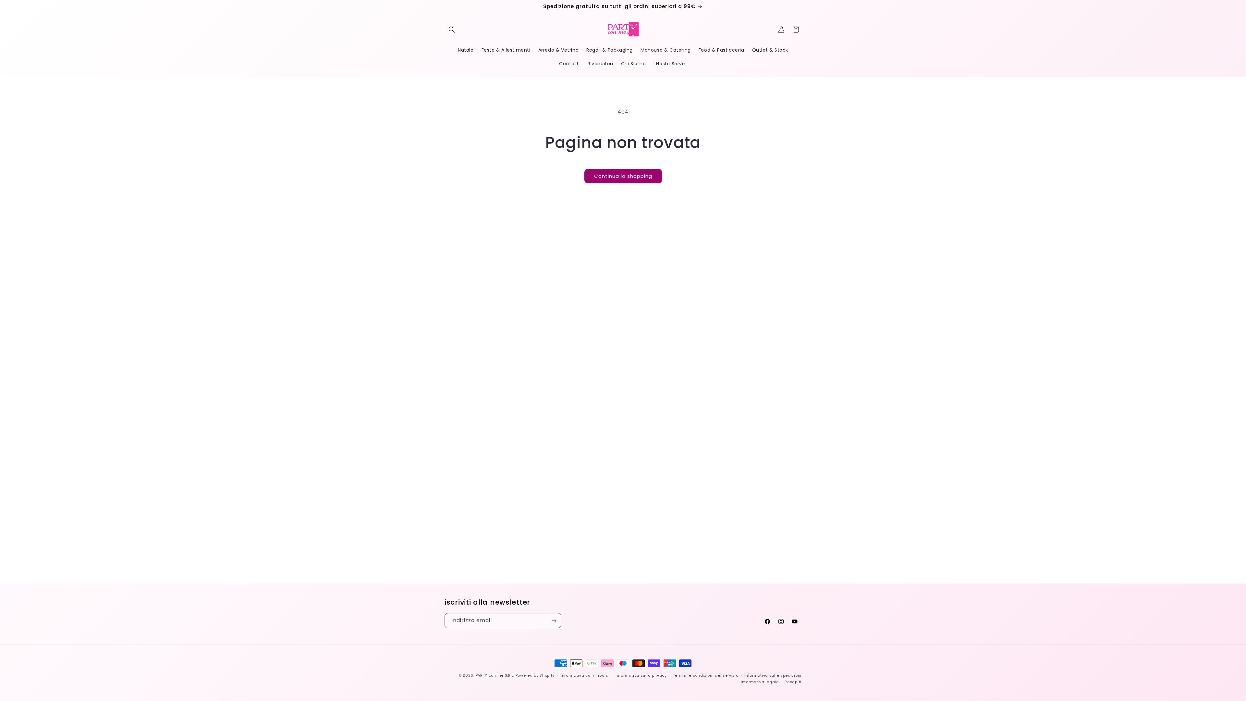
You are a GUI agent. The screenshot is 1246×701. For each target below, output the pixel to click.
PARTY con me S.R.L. (495, 675)
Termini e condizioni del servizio (706, 675)
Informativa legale (760, 681)
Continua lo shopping (623, 176)
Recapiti (793, 681)
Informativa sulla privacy (641, 675)
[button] (452, 29)
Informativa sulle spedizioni (772, 675)
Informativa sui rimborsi (585, 675)
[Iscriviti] (554, 620)
